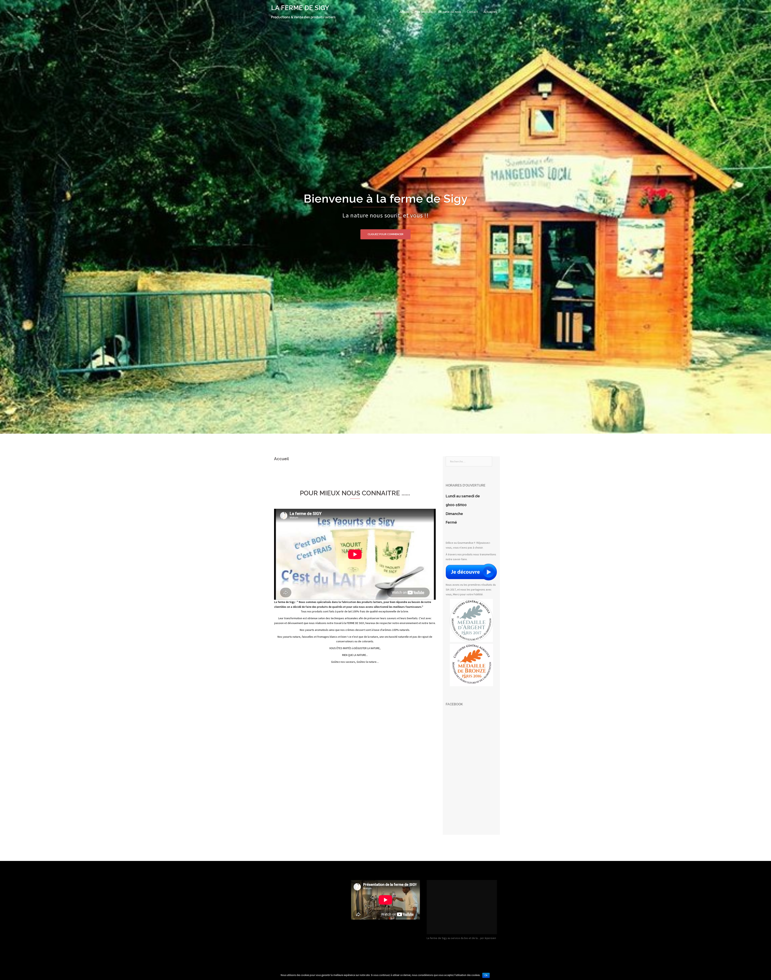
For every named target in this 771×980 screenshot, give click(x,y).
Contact (472, 11)
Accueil (404, 11)
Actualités (490, 11)
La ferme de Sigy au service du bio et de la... (453, 938)
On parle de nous (449, 11)
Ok (485, 975)
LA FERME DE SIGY (300, 7)
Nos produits (423, 11)
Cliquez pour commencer (385, 234)
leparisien (490, 938)
